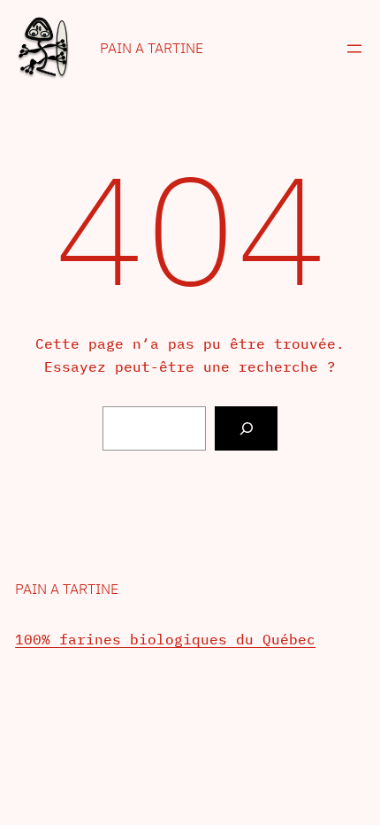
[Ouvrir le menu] (354, 48)
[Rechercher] (246, 428)
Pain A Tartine (151, 48)
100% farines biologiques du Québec (165, 639)
